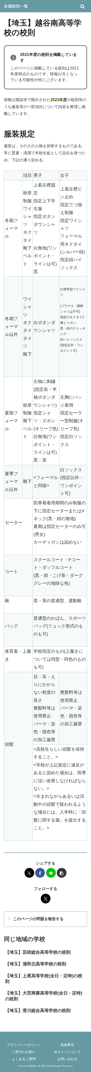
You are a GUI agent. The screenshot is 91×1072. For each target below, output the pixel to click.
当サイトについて (67, 1052)
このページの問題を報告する (38, 919)
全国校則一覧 (16, 6)
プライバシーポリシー (24, 1045)
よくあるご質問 (24, 1059)
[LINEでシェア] (51, 873)
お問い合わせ (67, 1059)
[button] (61, 873)
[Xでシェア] (29, 873)
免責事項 (67, 1045)
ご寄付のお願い (24, 1052)
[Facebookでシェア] (40, 873)
